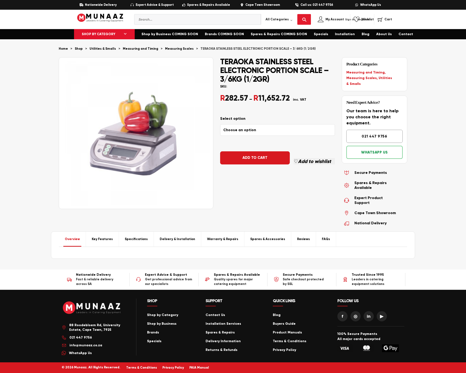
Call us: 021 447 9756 (316, 5)
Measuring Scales (179, 49)
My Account (339, 19)
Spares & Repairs (220, 332)
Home (63, 49)
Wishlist (367, 19)
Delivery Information (223, 341)
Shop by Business (161, 324)
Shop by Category (162, 315)
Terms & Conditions (289, 341)
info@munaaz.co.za (85, 345)
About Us (384, 34)
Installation (345, 34)
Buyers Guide (284, 324)
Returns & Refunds (221, 350)
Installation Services (223, 324)
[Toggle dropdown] (125, 34)
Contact (406, 34)
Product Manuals (287, 332)
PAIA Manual (199, 368)
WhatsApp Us (370, 5)
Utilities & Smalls (103, 49)
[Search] (304, 19)
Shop (79, 49)
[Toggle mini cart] (385, 19)
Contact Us (215, 315)
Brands (153, 332)
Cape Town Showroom (262, 5)
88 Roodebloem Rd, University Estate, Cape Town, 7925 (94, 327)
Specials (321, 34)
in (369, 316)
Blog (365, 34)
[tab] (72, 239)
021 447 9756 (374, 136)
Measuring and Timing (140, 49)
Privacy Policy (284, 350)
